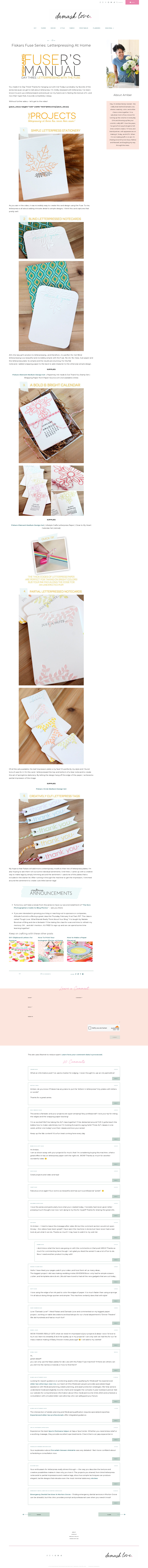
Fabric (72, 28)
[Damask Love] (119, 1559)
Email (30, 1007)
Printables (83, 28)
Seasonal (108, 28)
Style (62, 28)
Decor (53, 28)
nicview (32, 1465)
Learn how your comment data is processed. (82, 1055)
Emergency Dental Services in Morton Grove (44, 1490)
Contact (74, 1534)
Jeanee (32, 1069)
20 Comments (46, 974)
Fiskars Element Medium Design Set (28, 375)
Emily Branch (34, 1110)
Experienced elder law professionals (47, 1415)
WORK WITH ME (74, 1538)
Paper (43, 28)
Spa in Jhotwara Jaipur (38, 1427)
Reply (116, 1078)
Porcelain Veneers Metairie (39, 1446)
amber (39, 1244)
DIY (35, 28)
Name (30, 997)
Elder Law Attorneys (37, 1377)
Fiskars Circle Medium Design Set (51, 789)
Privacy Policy (74, 1536)
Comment (79, 997)
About (74, 1532)
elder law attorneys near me (43, 1384)
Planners (96, 28)
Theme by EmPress (93, 1566)
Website (30, 1016)
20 (54, 40)
